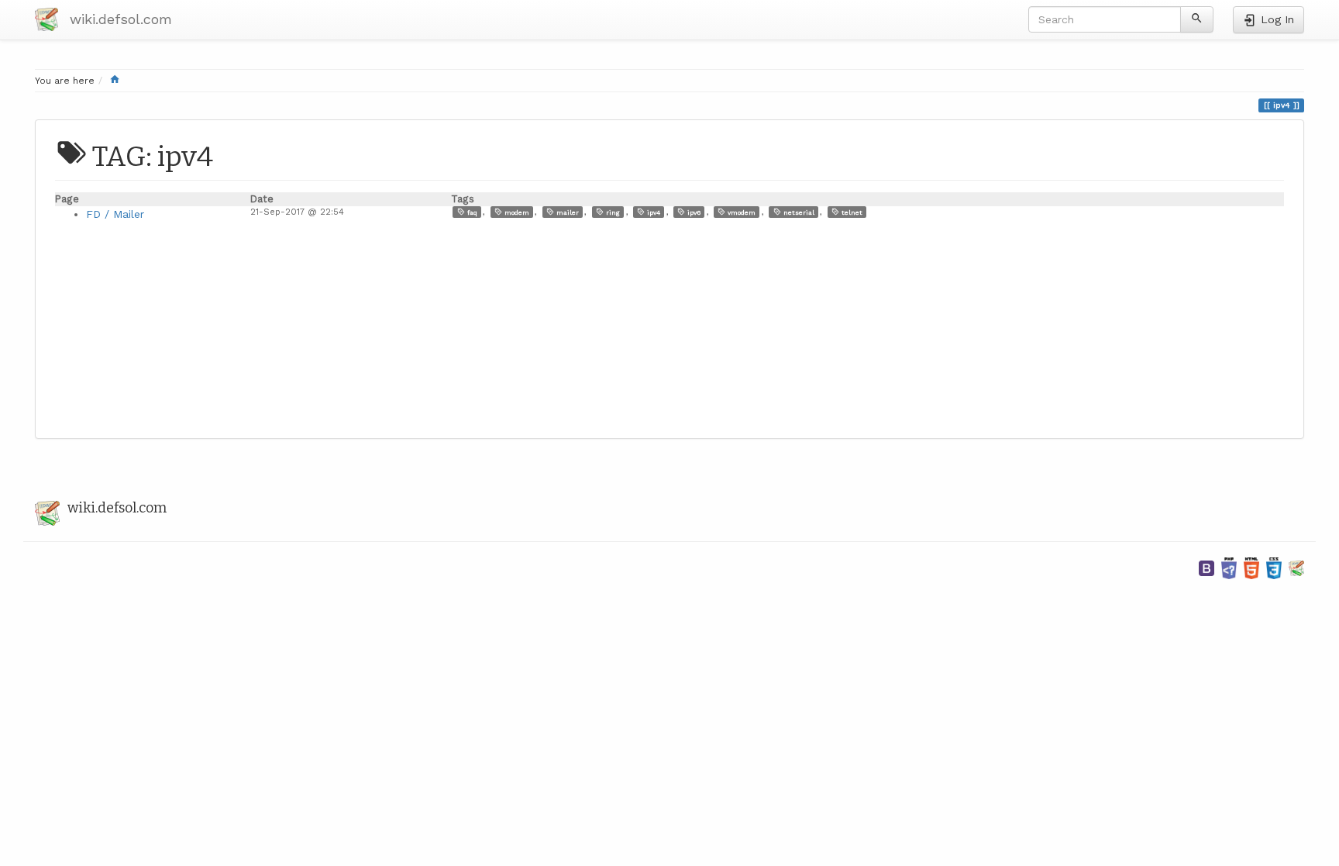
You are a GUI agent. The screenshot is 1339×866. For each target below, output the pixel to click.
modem (515, 212)
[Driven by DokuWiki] (1296, 567)
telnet (850, 212)
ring (612, 212)
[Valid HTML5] (1251, 567)
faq (471, 212)
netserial (797, 212)
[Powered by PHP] (1229, 567)
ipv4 (652, 212)
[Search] (1196, 19)
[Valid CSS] (1274, 567)
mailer (566, 212)
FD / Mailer (115, 214)
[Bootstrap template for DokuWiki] (1206, 567)
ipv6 (692, 212)
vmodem (740, 212)
